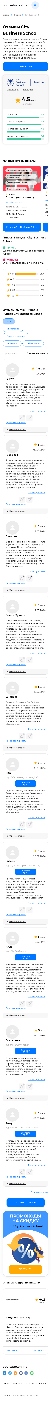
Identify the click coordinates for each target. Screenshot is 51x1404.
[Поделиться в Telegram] (4, 1373)
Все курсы (28, 89)
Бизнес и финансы (16, 336)
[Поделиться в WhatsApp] (32, 1373)
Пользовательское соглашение (20, 1395)
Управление (13, 329)
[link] (25, 66)
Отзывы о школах (36, 1383)
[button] (35, 5)
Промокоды (12, 89)
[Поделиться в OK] (15, 1373)
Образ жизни (33, 343)
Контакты (18, 1383)
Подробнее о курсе (14, 202)
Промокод (39, 1350)
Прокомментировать (16, 422)
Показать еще (39, 1192)
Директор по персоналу (16, 189)
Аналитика (12, 343)
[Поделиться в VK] (26, 1373)
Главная (6, 15)
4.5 (12, 194)
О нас (6, 1383)
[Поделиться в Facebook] (21, 1373)
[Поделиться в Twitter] (10, 1373)
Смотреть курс (25, 783)
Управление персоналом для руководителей (19, 176)
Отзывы (17, 15)
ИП (48, 181)
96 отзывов (11, 1350)
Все (9, 321)
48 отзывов (27, 104)
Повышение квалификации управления (18, 183)
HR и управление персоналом (19, 170)
